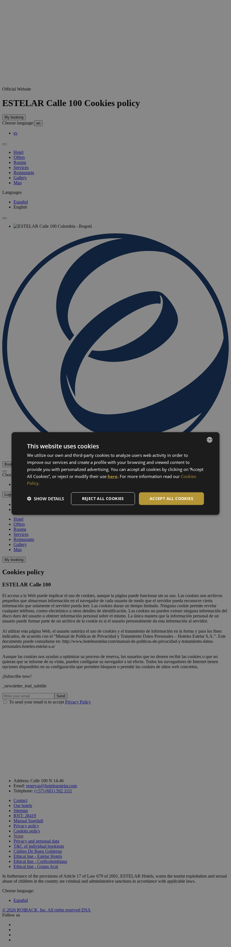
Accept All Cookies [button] (171, 498)
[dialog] (115, 473)
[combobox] (209, 440)
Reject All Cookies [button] (103, 498)
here (112, 476)
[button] (45, 499)
